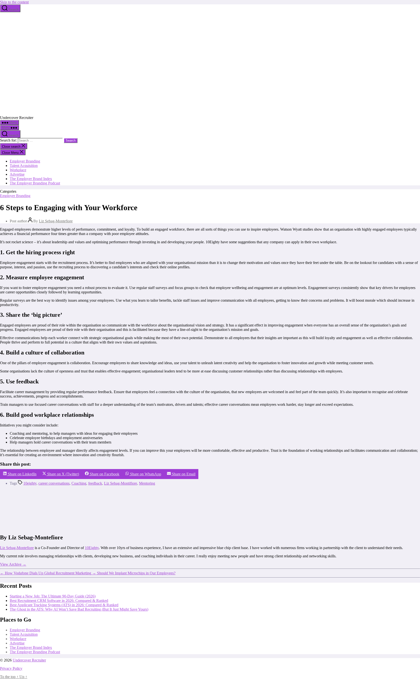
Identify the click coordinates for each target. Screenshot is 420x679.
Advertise (17, 174)
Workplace (18, 170)
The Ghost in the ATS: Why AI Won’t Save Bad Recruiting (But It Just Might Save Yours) (79, 609)
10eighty (29, 483)
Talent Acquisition (24, 165)
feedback (95, 483)
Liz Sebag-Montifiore (120, 483)
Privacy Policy (11, 668)
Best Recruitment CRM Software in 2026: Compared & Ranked (59, 600)
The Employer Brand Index (31, 179)
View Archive (13, 564)
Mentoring (147, 483)
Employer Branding (25, 161)
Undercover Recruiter (29, 660)
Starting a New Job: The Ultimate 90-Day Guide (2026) (53, 596)
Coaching (78, 483)
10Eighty (92, 548)
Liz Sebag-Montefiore (56, 221)
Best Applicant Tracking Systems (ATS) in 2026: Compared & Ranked (64, 605)
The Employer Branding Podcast (35, 183)
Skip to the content (14, 2)
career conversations (54, 483)
